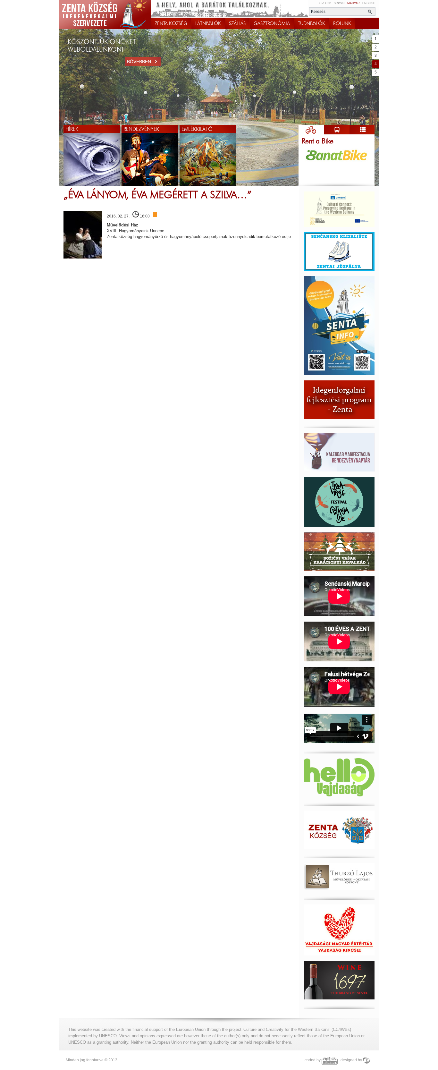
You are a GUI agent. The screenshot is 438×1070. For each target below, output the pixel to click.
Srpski (339, 3)
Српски (325, 3)
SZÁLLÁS (237, 23)
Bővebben (139, 61)
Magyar (353, 3)
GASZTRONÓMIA (272, 23)
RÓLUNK (342, 23)
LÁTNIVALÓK (208, 23)
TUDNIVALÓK (311, 23)
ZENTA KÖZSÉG (171, 23)
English (368, 3)
